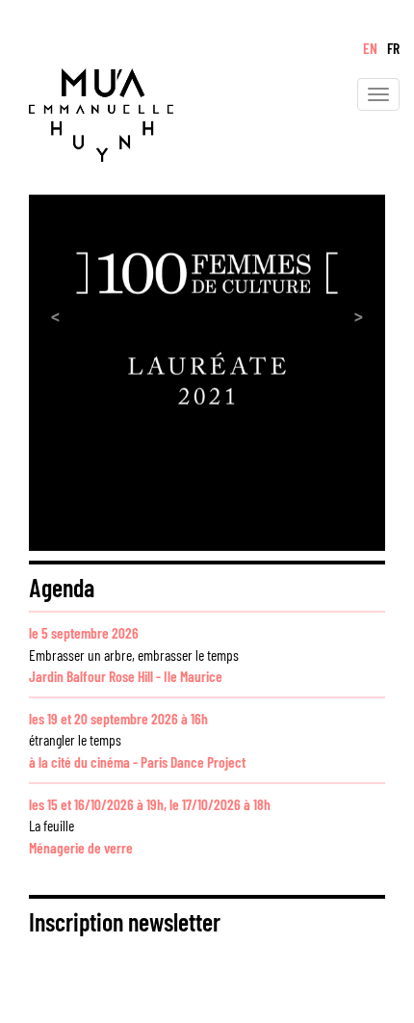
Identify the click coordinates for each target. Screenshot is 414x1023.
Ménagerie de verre (81, 847)
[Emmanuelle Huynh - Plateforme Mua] (86, 112)
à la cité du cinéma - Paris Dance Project (137, 761)
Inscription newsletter (124, 921)
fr (393, 48)
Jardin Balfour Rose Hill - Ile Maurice (125, 676)
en (370, 48)
